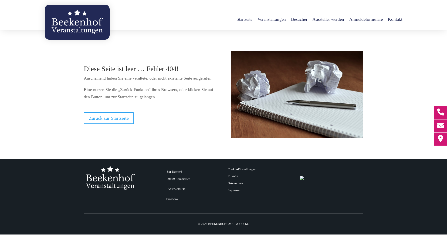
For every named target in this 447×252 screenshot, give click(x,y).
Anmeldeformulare (366, 20)
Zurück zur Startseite (109, 118)
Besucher (299, 20)
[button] (10, 241)
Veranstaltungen (271, 20)
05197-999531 (176, 189)
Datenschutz (235, 183)
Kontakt (395, 20)
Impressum (234, 190)
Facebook (172, 199)
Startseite (244, 20)
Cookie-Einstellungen (242, 169)
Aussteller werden (328, 20)
